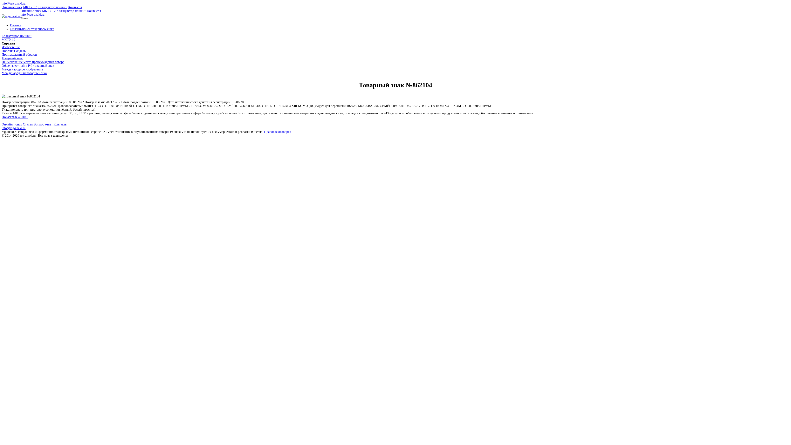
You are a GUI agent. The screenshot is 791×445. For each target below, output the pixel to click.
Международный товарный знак (24, 73)
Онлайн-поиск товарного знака (32, 29)
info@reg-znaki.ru (14, 3)
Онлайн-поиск (12, 7)
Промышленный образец (19, 54)
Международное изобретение (22, 69)
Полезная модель (14, 51)
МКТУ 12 (30, 7)
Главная (15, 25)
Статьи (28, 124)
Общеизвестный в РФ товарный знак (28, 65)
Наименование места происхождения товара (33, 62)
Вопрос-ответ (43, 124)
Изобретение (11, 47)
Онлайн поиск (12, 124)
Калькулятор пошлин (52, 7)
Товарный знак (12, 58)
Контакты (75, 7)
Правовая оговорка (277, 132)
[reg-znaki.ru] (11, 16)
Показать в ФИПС (15, 117)
